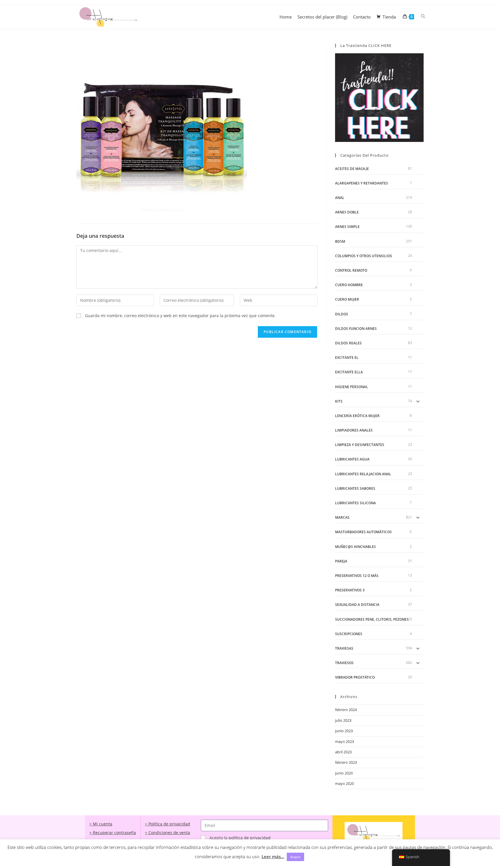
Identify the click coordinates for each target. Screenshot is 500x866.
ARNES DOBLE (347, 212)
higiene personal (351, 386)
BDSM (340, 241)
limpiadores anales (354, 430)
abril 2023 (343, 751)
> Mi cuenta (100, 824)
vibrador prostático (355, 677)
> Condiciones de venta (167, 832)
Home (286, 17)
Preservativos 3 (350, 590)
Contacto (362, 17)
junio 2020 (344, 773)
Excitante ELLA (349, 372)
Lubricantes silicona (355, 502)
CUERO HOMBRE (349, 284)
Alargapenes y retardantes (361, 183)
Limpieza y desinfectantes (359, 444)
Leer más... (273, 856)
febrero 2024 (346, 709)
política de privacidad (250, 838)
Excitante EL (347, 357)
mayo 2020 (344, 783)
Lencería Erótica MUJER (357, 415)
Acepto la (240, 838)
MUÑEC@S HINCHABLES (355, 546)
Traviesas (344, 648)
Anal (339, 197)
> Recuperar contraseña (112, 832)
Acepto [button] (295, 857)
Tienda (389, 17)
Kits (339, 401)
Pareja (341, 561)
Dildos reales (348, 343)
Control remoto (351, 270)
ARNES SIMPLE (347, 226)
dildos (341, 314)
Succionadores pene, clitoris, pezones (372, 619)
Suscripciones (348, 633)
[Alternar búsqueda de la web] (423, 16)
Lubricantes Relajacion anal (363, 474)
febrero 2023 (346, 762)
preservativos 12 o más (356, 575)
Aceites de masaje (352, 168)
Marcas (342, 517)
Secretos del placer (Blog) (322, 17)
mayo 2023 (344, 741)
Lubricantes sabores (355, 488)
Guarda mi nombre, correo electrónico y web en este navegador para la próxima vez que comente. (180, 315)
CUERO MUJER (347, 299)
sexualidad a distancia (357, 604)
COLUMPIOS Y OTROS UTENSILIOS (363, 255)
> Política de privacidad (167, 824)
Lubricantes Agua (352, 459)
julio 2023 (343, 720)
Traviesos (344, 662)
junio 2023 (344, 730)
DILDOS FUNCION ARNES (356, 328)
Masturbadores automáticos (363, 531)
